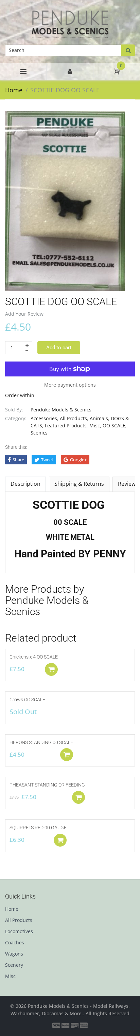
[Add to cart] (51, 669)
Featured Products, (66, 425)
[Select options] (66, 754)
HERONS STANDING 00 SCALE (41, 742)
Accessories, (44, 418)
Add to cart (58, 348)
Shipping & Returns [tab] (79, 483)
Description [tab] (25, 483)
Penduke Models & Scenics (61, 409)
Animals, (99, 418)
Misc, (95, 425)
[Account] (70, 71)
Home (13, 90)
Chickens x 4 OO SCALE (34, 657)
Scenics (39, 432)
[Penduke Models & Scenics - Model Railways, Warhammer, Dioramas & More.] (70, 21)
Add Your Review (24, 314)
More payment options (70, 385)
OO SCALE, (115, 425)
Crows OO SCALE (27, 699)
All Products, (74, 418)
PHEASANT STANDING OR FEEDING (47, 785)
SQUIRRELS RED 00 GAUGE (38, 827)
